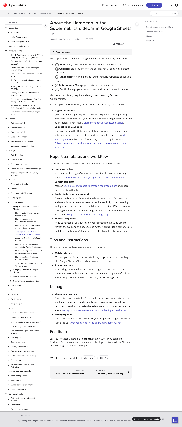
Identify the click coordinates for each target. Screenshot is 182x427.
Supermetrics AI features (19, 46)
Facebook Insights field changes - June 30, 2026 (26, 62)
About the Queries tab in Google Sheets (28, 239)
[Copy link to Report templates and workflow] (112, 157)
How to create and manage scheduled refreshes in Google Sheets (27, 245)
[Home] (14, 5)
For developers (17, 360)
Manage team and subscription (21, 371)
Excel (13, 290)
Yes (91, 358)
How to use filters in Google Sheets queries (26, 258)
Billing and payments (19, 389)
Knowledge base (18, 13)
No (106, 358)
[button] (164, 13)
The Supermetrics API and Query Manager (24, 174)
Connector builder (16, 394)
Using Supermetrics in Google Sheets (25, 271)
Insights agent (16, 304)
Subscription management (22, 385)
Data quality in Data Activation (23, 326)
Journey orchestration (19, 346)
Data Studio (16, 285)
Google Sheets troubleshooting (26, 281)
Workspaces (16, 380)
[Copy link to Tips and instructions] (92, 240)
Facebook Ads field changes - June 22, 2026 (26, 75)
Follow (119, 44)
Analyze (32, 13)
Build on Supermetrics (20, 41)
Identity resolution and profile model (26, 322)
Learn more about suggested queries (103, 122)
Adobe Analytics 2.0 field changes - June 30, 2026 (25, 68)
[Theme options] (176, 5)
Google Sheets (46, 13)
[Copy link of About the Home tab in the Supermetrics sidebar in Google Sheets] (52, 34)
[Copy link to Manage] (69, 287)
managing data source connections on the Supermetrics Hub (94, 310)
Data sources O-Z (18, 132)
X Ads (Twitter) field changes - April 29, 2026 (26, 87)
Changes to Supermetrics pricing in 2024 (25, 113)
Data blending (17, 155)
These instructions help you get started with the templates (93, 177)
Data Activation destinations (22, 351)
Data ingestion (17, 337)
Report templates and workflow (159, 27)
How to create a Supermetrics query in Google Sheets (27, 226)
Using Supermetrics (19, 37)
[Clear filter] (40, 22)
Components (16, 404)
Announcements (15, 51)
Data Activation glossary (21, 317)
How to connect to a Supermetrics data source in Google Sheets (26, 220)
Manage (12, 150)
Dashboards (16, 299)
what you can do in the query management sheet (96, 322)
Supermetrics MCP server (21, 193)
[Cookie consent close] (163, 419)
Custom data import (19, 137)
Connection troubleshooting (22, 146)
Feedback (150, 41)
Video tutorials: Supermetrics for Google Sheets (28, 264)
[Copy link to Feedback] (72, 332)
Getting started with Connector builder (24, 399)
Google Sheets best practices (25, 276)
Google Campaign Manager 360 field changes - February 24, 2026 (26, 100)
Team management (19, 375)
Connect (12, 118)
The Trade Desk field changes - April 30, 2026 (26, 81)
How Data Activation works (22, 313)
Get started (13, 28)
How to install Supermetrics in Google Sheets (27, 214)
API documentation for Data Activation (22, 365)
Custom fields (16, 159)
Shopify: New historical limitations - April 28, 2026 (25, 94)
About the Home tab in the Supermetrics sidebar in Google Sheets (28, 233)
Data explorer (16, 198)
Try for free (154, 5)
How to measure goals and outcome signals (26, 332)
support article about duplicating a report (89, 214)
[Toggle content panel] (137, 24)
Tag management (18, 342)
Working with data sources (22, 141)
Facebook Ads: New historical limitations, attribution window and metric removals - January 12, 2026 (25, 106)
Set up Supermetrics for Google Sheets (71, 13)
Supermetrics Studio (19, 184)
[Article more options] (130, 44)
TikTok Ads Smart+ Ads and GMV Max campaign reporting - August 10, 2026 (27, 56)
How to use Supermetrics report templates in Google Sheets (28, 252)
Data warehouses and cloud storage (26, 168)
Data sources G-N (18, 127)
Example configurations (20, 409)
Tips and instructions (154, 31)
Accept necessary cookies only (146, 419)
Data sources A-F (18, 123)
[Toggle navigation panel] (45, 25)
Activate (12, 308)
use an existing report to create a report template (90, 185)
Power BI (14, 294)
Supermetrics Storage (20, 164)
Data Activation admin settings (24, 356)
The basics (15, 32)
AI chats (14, 188)
